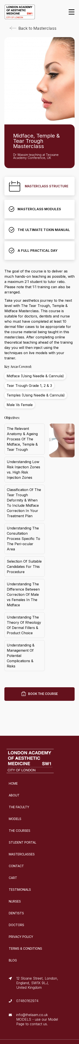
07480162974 (27, 1001)
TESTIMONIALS (20, 889)
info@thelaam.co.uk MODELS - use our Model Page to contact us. (37, 1019)
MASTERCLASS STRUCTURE (46, 186)
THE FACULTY (19, 807)
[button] (33, 28)
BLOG (13, 960)
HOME (13, 783)
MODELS (15, 819)
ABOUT (14, 795)
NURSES (15, 901)
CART (13, 878)
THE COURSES (19, 830)
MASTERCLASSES (22, 854)
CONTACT (16, 866)
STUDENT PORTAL (22, 842)
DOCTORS (16, 925)
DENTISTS (16, 913)
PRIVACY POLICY (21, 937)
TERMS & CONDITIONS (25, 948)
